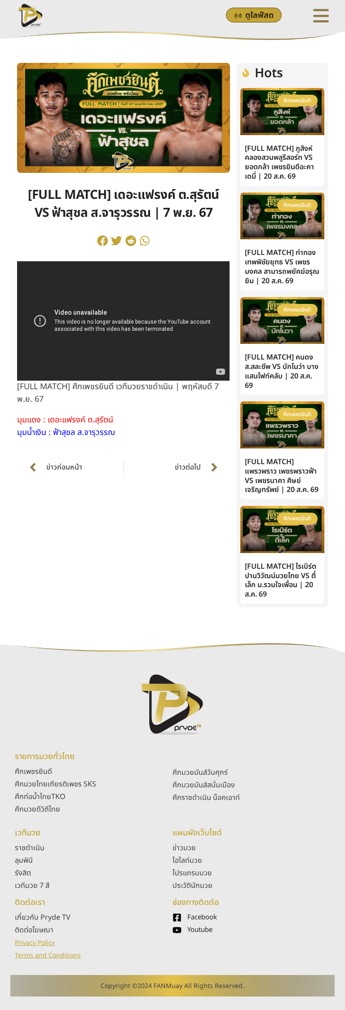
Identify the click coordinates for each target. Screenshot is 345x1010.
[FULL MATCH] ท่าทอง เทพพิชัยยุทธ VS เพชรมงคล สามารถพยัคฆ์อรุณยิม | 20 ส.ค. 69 (282, 266)
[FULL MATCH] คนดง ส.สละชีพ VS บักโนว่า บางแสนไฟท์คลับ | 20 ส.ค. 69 (281, 371)
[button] (102, 240)
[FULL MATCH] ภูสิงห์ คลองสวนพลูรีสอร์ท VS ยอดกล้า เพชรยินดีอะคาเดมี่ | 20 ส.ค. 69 (279, 162)
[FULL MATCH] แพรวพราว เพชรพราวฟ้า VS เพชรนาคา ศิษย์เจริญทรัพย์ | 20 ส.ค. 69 (281, 476)
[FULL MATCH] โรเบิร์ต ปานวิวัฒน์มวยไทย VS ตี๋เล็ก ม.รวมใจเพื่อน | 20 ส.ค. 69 (280, 580)
